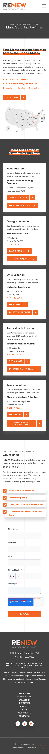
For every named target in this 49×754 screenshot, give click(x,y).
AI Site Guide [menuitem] (31, 747)
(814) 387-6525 (14, 354)
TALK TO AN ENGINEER (19, 312)
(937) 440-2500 (14, 298)
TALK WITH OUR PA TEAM (21, 369)
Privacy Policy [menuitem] (18, 747)
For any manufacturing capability (18, 452)
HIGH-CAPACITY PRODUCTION (22, 423)
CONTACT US (24, 716)
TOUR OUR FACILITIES (19, 205)
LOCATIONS (24, 693)
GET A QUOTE (11, 97)
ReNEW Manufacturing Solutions (24, 24)
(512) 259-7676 (13, 408)
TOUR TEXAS (15, 414)
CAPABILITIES (24, 700)
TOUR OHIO (14, 304)
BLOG (24, 709)
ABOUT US (24, 706)
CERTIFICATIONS (24, 696)
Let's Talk (24, 614)
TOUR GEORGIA (16, 251)
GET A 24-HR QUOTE (19, 259)
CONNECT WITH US (18, 197)
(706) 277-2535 (14, 244)
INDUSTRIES (24, 703)
